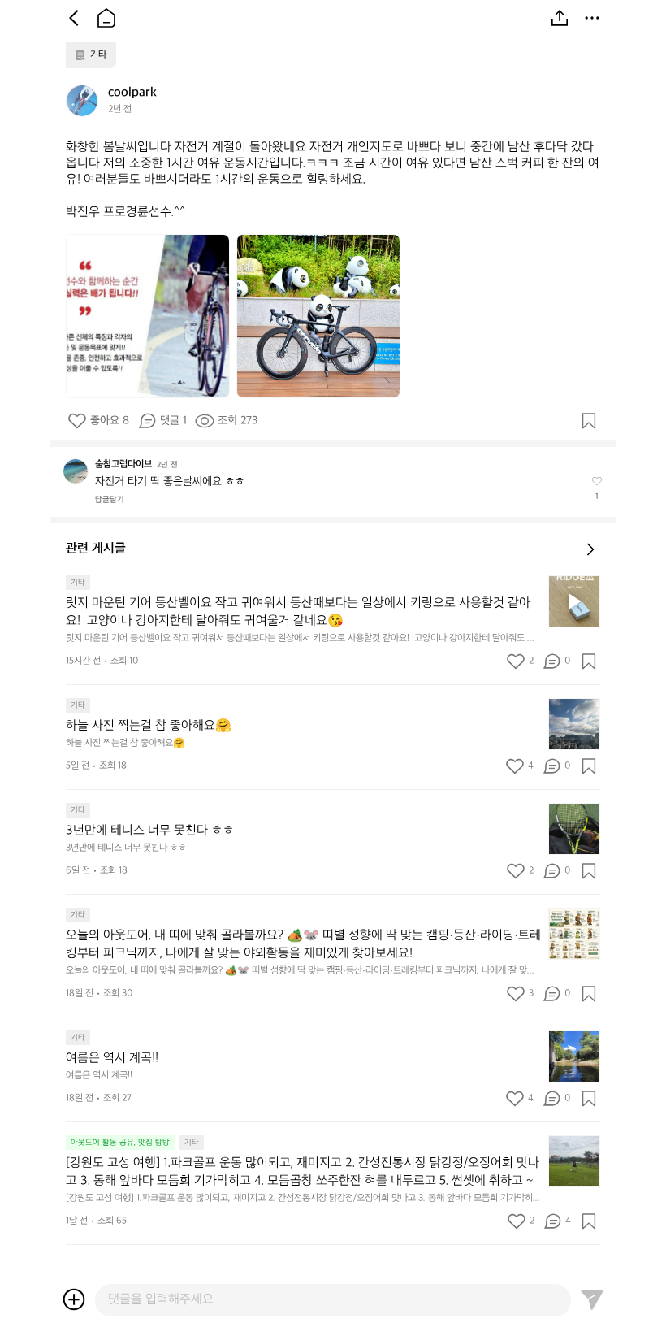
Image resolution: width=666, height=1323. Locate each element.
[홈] (106, 18)
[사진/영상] (74, 1299)
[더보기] (592, 18)
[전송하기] (592, 1299)
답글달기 (109, 500)
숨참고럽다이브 (123, 464)
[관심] (588, 421)
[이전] (74, 18)
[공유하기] (560, 18)
